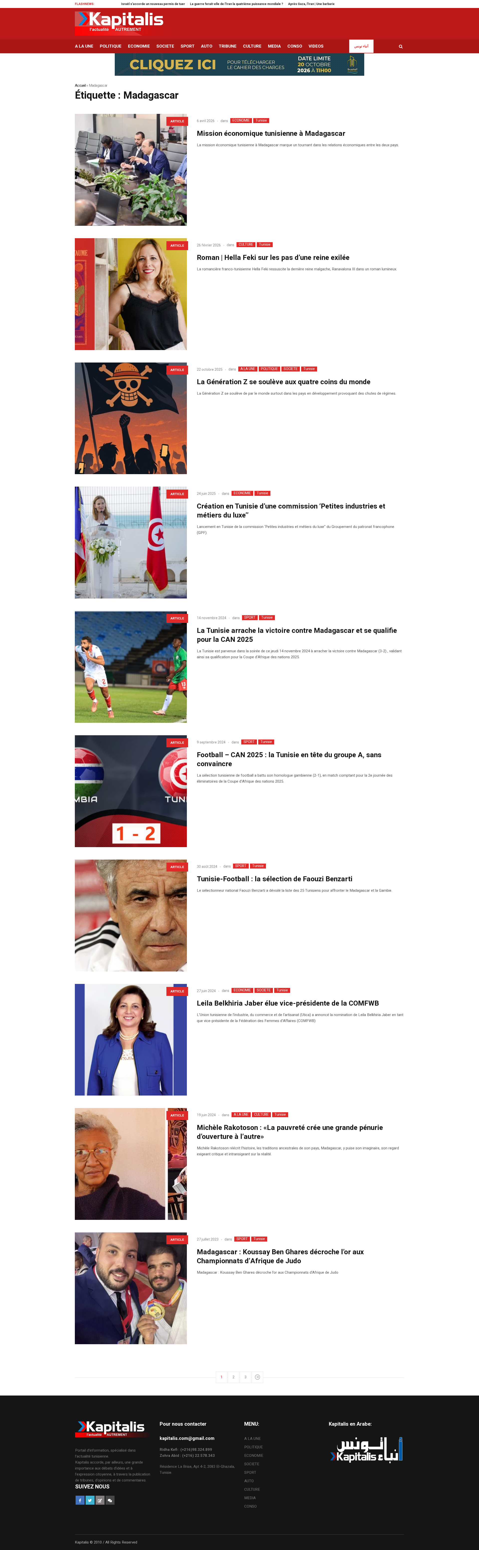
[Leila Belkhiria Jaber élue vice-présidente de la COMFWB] (131, 1040)
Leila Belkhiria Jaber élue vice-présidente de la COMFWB (288, 1003)
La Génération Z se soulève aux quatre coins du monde (283, 382)
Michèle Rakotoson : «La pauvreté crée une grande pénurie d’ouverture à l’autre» (290, 1132)
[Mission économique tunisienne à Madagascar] (131, 170)
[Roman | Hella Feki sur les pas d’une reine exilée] (131, 294)
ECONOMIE (241, 120)
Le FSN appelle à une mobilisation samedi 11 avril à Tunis (325, 4)
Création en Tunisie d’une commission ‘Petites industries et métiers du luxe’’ (291, 510)
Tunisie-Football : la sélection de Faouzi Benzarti (275, 879)
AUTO (249, 1481)
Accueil (80, 85)
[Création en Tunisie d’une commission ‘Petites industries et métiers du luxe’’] (131, 542)
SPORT (249, 617)
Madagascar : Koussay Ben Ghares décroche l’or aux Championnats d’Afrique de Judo (280, 1256)
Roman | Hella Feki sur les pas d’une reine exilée (273, 258)
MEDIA (250, 1498)
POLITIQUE (269, 369)
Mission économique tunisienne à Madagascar (271, 134)
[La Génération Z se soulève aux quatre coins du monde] (131, 418)
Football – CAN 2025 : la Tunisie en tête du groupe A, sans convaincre (289, 759)
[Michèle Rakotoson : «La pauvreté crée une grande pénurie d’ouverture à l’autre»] (131, 1164)
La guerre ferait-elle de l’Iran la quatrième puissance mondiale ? (166, 4)
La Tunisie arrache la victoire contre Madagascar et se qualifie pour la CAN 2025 (297, 635)
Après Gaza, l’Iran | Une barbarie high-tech (248, 4)
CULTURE (246, 244)
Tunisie (261, 120)
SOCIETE (291, 369)
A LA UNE (247, 369)
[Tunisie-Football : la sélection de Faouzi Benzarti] (131, 915)
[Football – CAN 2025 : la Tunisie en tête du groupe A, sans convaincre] (131, 791)
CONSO (250, 1506)
